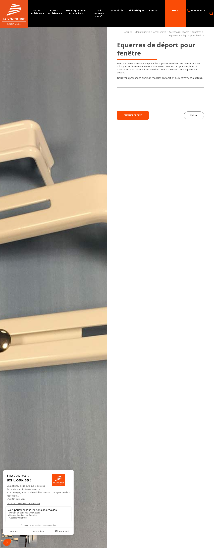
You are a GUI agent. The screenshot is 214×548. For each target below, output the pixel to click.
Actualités (117, 10)
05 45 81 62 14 (198, 10)
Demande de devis (133, 115)
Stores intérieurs (36, 12)
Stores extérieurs (54, 12)
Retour (194, 115)
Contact (154, 10)
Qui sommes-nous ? (98, 13)
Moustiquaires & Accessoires (75, 12)
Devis (175, 10)
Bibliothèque (136, 10)
